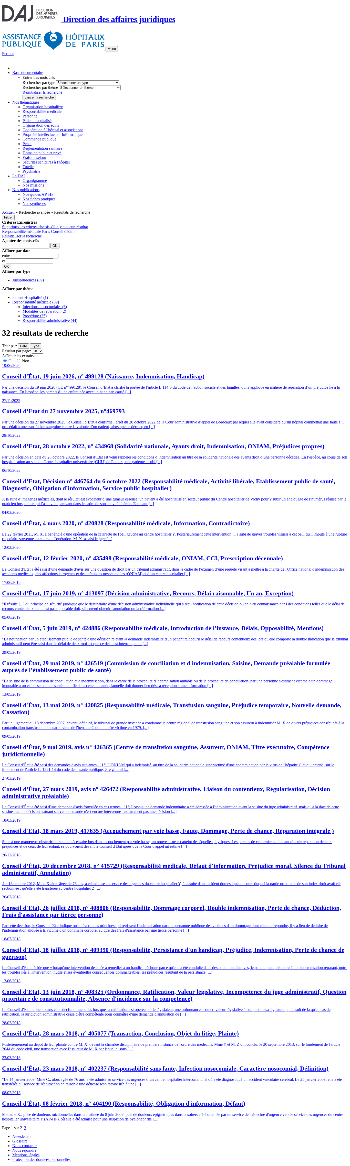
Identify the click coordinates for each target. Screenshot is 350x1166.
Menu (112, 49)
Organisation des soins (41, 125)
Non (25, 361)
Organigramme (35, 180)
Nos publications (25, 190)
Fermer (8, 53)
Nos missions (33, 185)
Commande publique (39, 139)
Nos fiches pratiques (39, 199)
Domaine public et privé (42, 153)
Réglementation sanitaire (42, 148)
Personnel (30, 116)
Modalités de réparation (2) (44, 311)
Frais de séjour (34, 157)
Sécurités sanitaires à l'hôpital (46, 162)
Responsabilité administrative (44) (50, 320)
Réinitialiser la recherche (42, 92)
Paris (46, 231)
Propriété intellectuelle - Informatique (53, 134)
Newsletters (21, 1136)
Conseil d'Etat (62, 231)
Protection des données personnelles (41, 1159)
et (4, 261)
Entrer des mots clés (39, 77)
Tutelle (28, 167)
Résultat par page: (16, 351)
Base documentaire (27, 72)
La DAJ (18, 176)
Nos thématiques (25, 102)
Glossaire (19, 1141)
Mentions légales (25, 1155)
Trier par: (9, 346)
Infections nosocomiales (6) (45, 306)
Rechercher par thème (40, 87)
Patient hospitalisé (37, 120)
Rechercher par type (39, 82)
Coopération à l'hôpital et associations (53, 130)
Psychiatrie (31, 171)
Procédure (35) (35, 316)
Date (23, 346)
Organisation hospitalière (43, 107)
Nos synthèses (34, 203)
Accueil (8, 212)
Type (35, 346)
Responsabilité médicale (42, 111)
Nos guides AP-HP (38, 194)
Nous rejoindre (24, 1150)
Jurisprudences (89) (28, 280)
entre (6, 255)
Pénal (27, 143)
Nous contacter (24, 1145)
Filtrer (8, 217)
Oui (11, 361)
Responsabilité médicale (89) (35, 302)
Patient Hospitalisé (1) (30, 297)
